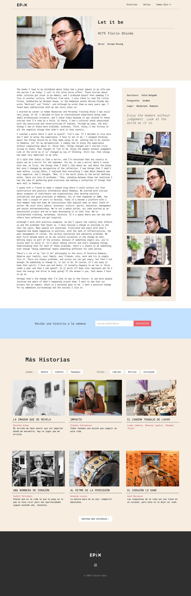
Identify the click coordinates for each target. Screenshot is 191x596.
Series (146, 4)
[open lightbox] (55, 42)
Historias (132, 4)
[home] (22, 3)
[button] (163, 4)
